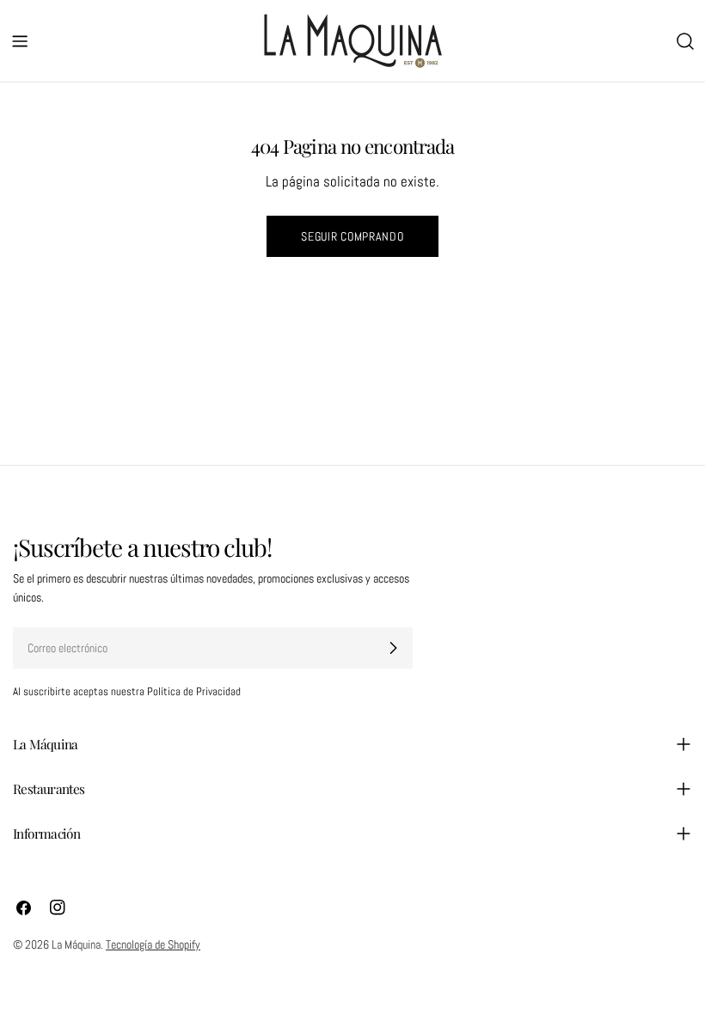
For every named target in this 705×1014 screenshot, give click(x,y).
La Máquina (76, 944)
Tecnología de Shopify (153, 944)
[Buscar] (685, 41)
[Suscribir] (393, 648)
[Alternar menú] (20, 41)
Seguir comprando (352, 236)
